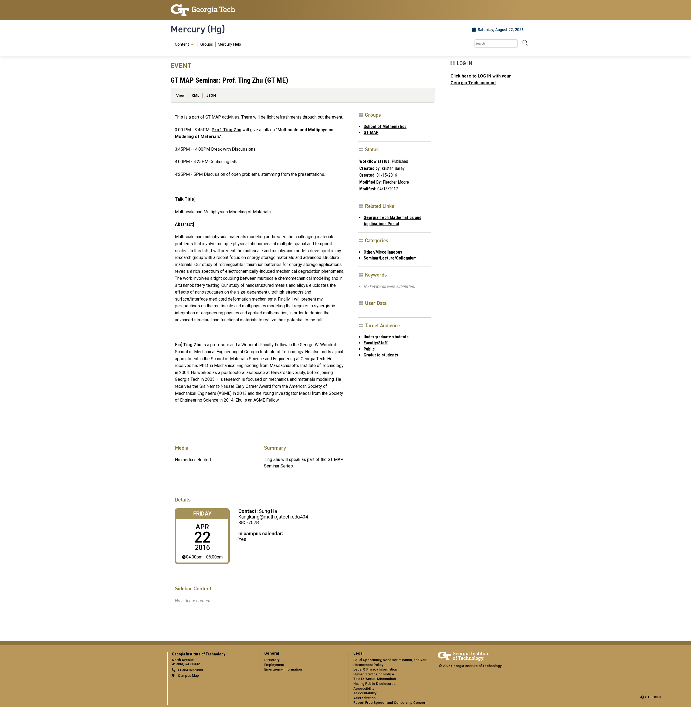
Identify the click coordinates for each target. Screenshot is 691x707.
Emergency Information (283, 669)
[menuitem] (207, 44)
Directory (271, 660)
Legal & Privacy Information (375, 669)
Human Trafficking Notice (373, 674)
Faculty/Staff (376, 342)
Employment (274, 665)
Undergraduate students (386, 336)
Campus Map (188, 676)
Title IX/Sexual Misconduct (374, 679)
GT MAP (371, 132)
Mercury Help (229, 44)
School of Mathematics (385, 126)
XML (195, 95)
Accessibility (363, 688)
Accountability (364, 693)
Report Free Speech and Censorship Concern (390, 703)
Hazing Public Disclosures (374, 684)
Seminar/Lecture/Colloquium (390, 258)
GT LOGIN (653, 697)
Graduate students (381, 355)
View (180, 95)
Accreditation (364, 698)
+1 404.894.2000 (190, 670)
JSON (211, 95)
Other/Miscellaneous (383, 252)
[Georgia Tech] (212, 10)
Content (182, 44)
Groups (206, 44)
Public (369, 349)
